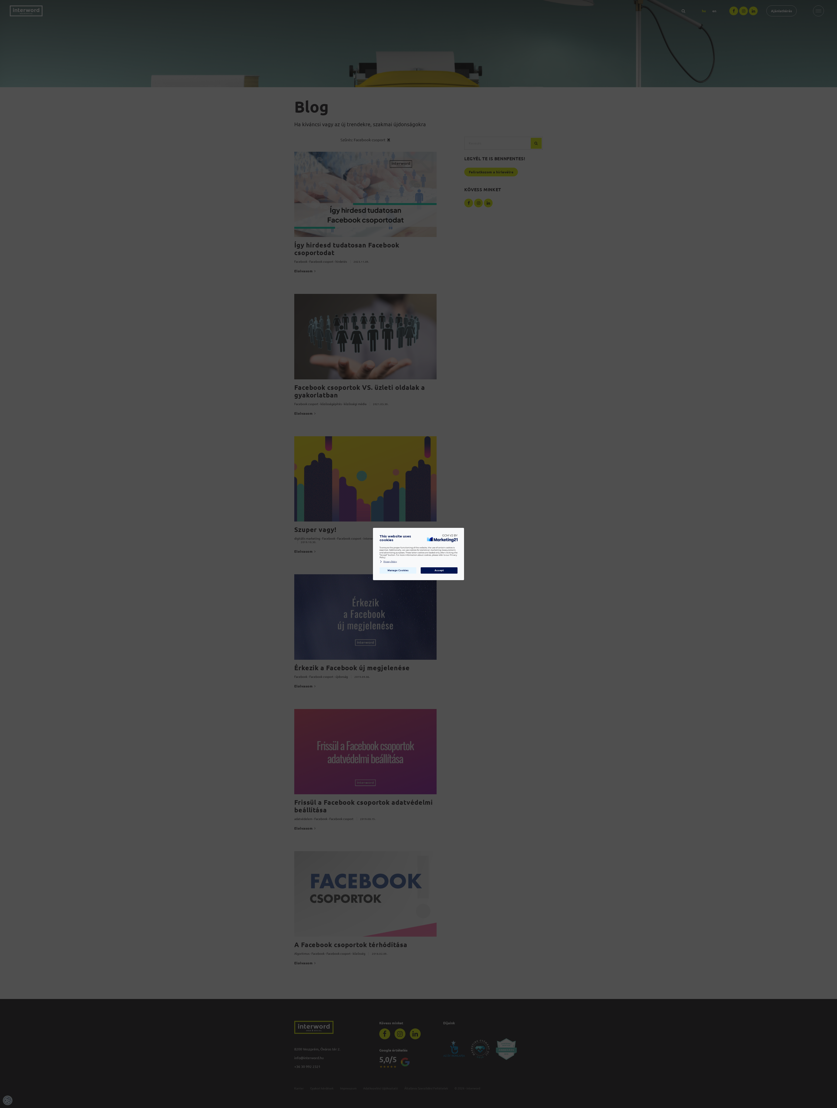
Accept (439, 570)
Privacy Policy (390, 562)
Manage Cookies (398, 570)
